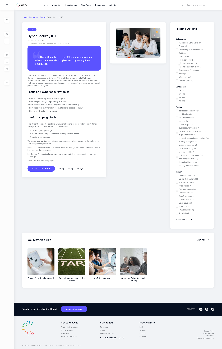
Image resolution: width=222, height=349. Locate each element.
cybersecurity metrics (189, 128)
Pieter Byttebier (186, 199)
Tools (42, 17)
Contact (143, 333)
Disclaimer (210, 336)
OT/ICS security (186, 152)
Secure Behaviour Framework (41, 278)
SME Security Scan (102, 278)
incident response (188, 145)
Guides (183, 53)
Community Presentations (191, 49)
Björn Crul (184, 206)
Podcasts (184, 56)
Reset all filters (184, 219)
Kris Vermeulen (186, 182)
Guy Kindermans (187, 189)
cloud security (186, 117)
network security (187, 148)
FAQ (141, 327)
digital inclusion (187, 135)
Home (24, 17)
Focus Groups (67, 330)
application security (189, 111)
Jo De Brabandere (188, 179)
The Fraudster (189, 63)
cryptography (186, 124)
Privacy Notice (208, 333)
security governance (189, 159)
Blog (183, 46)
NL (182, 101)
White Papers (186, 81)
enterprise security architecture (194, 138)
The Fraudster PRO (191, 67)
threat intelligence (188, 162)
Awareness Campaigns (190, 43)
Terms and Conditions (205, 338)
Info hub (143, 336)
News (102, 330)
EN (182, 94)
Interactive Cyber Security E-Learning (133, 279)
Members (65, 333)
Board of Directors (69, 336)
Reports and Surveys (189, 70)
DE (181, 90)
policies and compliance (191, 155)
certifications (185, 114)
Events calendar (107, 333)
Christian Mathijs (187, 175)
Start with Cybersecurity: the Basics (72, 279)
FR (182, 97)
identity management (189, 141)
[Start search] (183, 5)
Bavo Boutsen (186, 203)
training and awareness (190, 165)
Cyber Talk (188, 60)
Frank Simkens (186, 210)
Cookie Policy (209, 331)
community (185, 121)
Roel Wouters (186, 192)
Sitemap (143, 330)
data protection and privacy (192, 131)
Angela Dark (185, 213)
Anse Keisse (185, 186)
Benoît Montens (186, 196)
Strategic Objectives (69, 327)
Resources (33, 17)
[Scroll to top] (218, 342)
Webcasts (185, 77)
